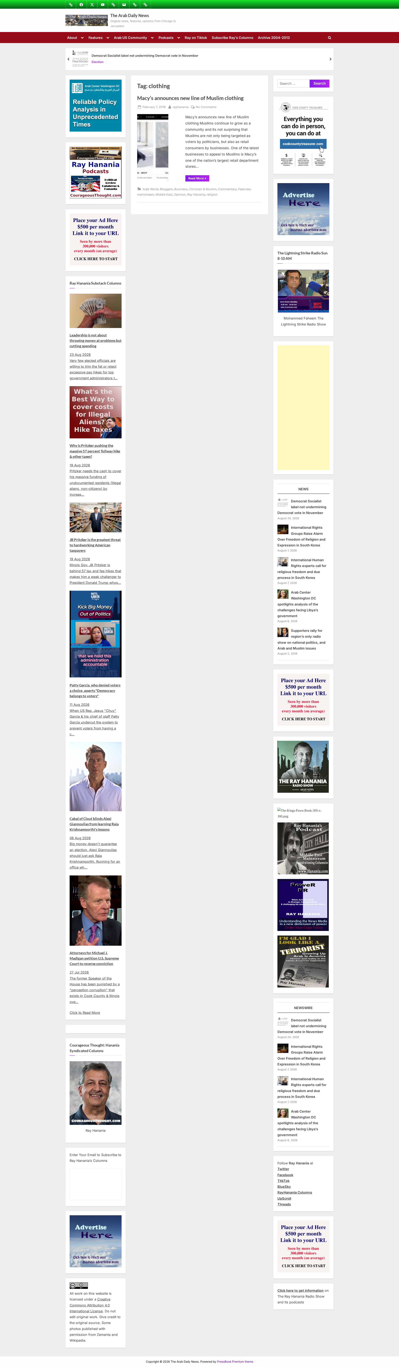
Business (180, 189)
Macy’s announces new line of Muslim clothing (190, 98)
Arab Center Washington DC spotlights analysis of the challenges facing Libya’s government (297, 604)
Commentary (227, 189)
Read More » (198, 179)
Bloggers (166, 189)
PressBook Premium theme (235, 1361)
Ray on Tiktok (196, 38)
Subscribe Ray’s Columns (232, 38)
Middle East (164, 194)
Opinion (180, 194)
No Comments (206, 107)
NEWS (303, 489)
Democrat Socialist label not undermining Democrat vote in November (145, 56)
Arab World (150, 189)
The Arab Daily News (129, 15)
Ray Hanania (196, 194)
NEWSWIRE (303, 1008)
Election (97, 62)
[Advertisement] (303, 407)
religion (212, 194)
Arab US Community (130, 38)
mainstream (145, 194)
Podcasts (166, 38)
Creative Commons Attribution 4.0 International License (90, 1305)
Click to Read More (85, 1013)
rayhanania (180, 107)
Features (96, 38)
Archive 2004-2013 (274, 38)
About (72, 38)
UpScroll (284, 1198)
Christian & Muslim (202, 189)
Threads (284, 1204)
